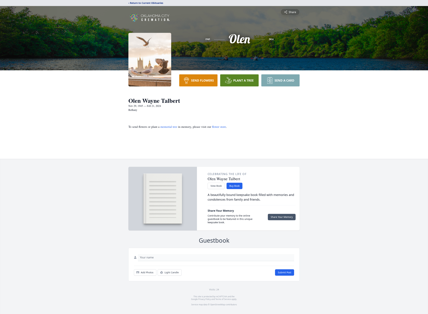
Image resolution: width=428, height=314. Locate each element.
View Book (216, 185)
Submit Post (284, 272)
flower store (219, 127)
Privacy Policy (204, 299)
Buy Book (234, 185)
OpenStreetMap (217, 304)
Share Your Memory (282, 217)
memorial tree (168, 127)
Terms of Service (223, 299)
